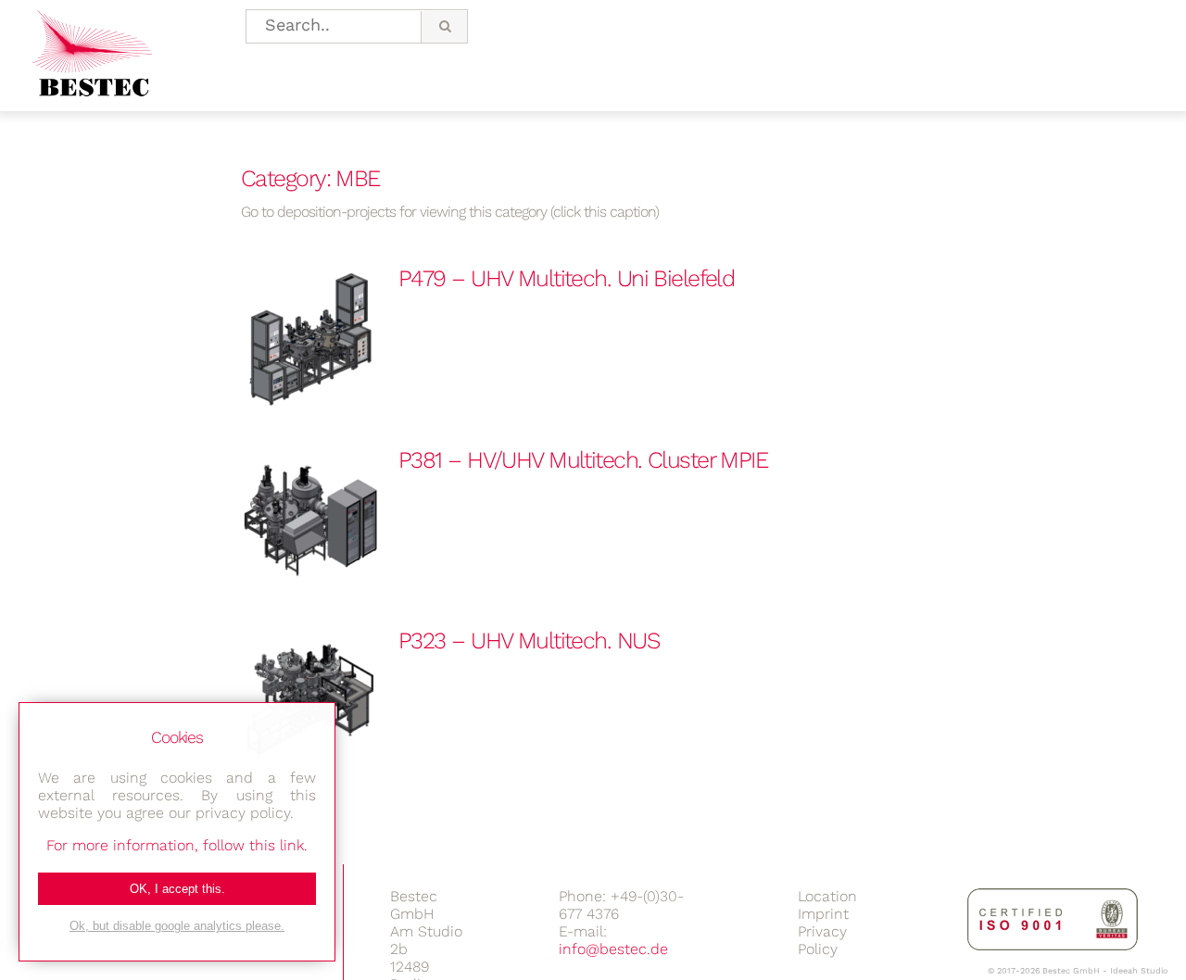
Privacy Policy (822, 940)
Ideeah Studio (1138, 970)
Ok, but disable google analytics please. (176, 926)
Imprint (823, 914)
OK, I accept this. (177, 889)
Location (827, 896)
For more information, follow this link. (177, 845)
